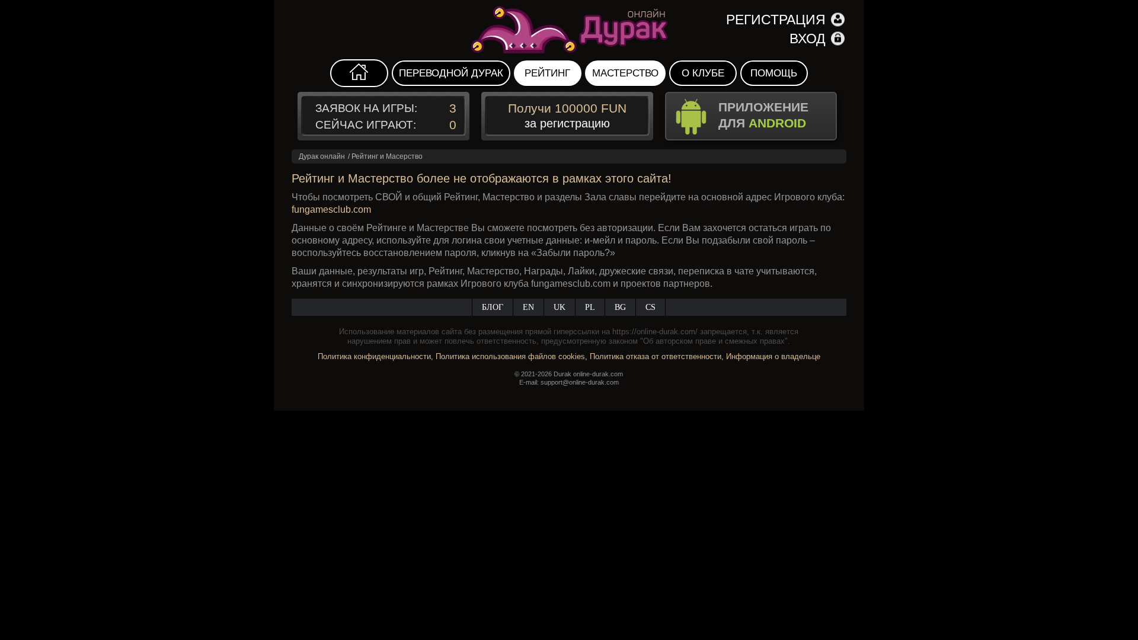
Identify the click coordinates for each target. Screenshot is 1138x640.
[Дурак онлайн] (568, 29)
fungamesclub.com (331, 209)
